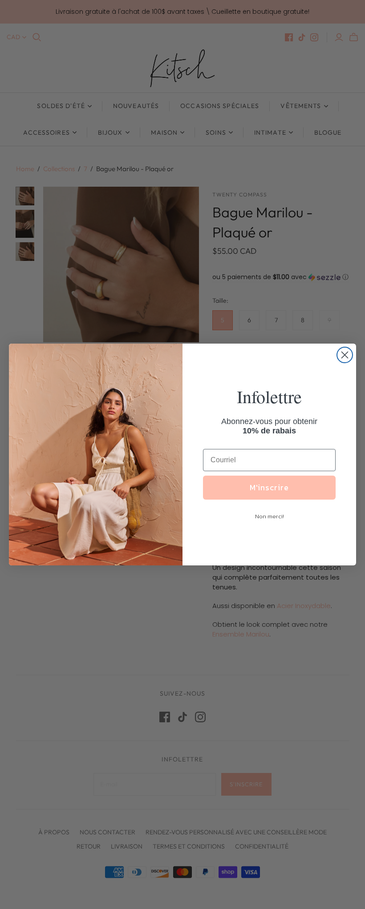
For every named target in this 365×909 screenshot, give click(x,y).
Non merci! (269, 516)
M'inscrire (269, 487)
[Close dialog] (345, 355)
